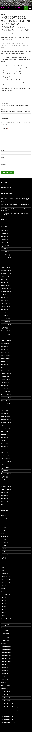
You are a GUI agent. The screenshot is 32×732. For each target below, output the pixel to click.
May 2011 (3, 480)
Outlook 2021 (5, 658)
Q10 (3, 558)
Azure (2, 533)
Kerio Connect (4, 594)
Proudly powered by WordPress (8, 729)
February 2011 (5, 483)
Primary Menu (30, 8)
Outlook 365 (5, 664)
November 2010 (5, 486)
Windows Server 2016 (7, 713)
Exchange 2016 (6, 576)
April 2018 (3, 349)
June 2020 (3, 309)
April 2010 (3, 504)
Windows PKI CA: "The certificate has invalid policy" (14, 104)
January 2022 (4, 285)
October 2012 (4, 464)
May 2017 (3, 367)
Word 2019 (5, 673)
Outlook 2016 (5, 652)
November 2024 (5, 239)
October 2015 (4, 401)
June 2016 (3, 385)
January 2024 (4, 255)
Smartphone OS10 (7, 564)
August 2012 (4, 468)
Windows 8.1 (5, 701)
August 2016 (4, 382)
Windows (3, 14)
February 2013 (5, 458)
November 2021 (5, 291)
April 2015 (3, 413)
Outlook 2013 (5, 649)
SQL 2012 (4, 637)
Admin (10, 33)
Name (3, 150)
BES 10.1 (4, 539)
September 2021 (5, 294)
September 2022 (5, 276)
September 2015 (5, 404)
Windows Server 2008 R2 (8, 707)
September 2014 (5, 428)
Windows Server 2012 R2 (8, 710)
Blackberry (3, 536)
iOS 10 (3, 518)
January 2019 (4, 334)
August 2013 (4, 443)
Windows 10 (5, 691)
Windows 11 (5, 695)
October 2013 (4, 440)
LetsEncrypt (4, 625)
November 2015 (5, 398)
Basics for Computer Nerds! (10, 8)
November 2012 (5, 461)
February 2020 (5, 318)
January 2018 (4, 358)
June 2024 (3, 249)
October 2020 (4, 306)
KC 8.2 (3, 609)
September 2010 (5, 489)
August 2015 (4, 407)
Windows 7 (5, 698)
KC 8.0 (3, 606)
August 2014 (4, 431)
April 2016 (3, 388)
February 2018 (5, 355)
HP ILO (3, 591)
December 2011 (5, 474)
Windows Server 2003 (7, 704)
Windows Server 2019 (7, 716)
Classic (3, 552)
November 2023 (5, 258)
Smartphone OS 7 (6, 561)
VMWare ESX (4, 685)
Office (2, 643)
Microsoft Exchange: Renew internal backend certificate (15, 110)
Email (3, 157)
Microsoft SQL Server (6, 631)
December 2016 (5, 373)
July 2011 (3, 477)
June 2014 (3, 437)
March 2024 (4, 252)
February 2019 (5, 331)
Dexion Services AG (6, 187)
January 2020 (4, 322)
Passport (4, 555)
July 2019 (3, 328)
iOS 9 (3, 530)
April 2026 (3, 230)
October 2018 (4, 337)
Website (3, 164)
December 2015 (5, 395)
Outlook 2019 (5, 655)
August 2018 (4, 343)
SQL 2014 (4, 640)
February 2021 (5, 303)
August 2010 (4, 492)
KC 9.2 (3, 615)
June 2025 (3, 236)
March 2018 (4, 352)
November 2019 (5, 325)
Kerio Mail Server (5, 618)
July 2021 (3, 297)
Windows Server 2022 (7, 719)
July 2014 (3, 434)
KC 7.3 (3, 600)
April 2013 (3, 452)
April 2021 (3, 300)
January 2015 (4, 416)
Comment (4, 128)
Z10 (3, 567)
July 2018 (3, 346)
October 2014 (4, 425)
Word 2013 (5, 667)
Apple (2, 515)
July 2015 (3, 410)
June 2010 (3, 498)
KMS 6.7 (4, 622)
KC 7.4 (3, 603)
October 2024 (4, 242)
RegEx (2, 676)
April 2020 (3, 315)
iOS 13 (3, 524)
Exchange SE (5, 582)
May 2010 (3, 501)
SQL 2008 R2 (5, 634)
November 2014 (5, 422)
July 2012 (3, 471)
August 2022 (4, 279)
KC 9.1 (3, 612)
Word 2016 (5, 670)
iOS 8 (3, 527)
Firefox (3, 585)
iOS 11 (3, 521)
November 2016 (5, 376)
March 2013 (4, 455)
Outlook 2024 (5, 661)
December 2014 (5, 419)
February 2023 (5, 267)
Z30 (3, 570)
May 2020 (3, 312)
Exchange (3, 573)
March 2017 (4, 370)
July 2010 (3, 495)
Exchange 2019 (6, 579)
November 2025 (5, 233)
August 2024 (4, 246)
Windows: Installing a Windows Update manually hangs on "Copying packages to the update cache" (15, 200)
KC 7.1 (3, 597)
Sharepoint (4, 679)
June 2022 (3, 282)
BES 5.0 (4, 549)
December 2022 (5, 270)
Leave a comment (17, 33)
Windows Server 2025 (7, 722)
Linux (2, 628)
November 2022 (5, 273)
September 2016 (5, 379)
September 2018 (5, 340)
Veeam (2, 682)
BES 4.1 (4, 545)
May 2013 (3, 449)
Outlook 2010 (5, 646)
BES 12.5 (4, 542)
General (3, 588)
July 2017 (3, 361)
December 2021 (5, 288)
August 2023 (4, 261)
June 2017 (3, 364)
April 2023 (3, 264)
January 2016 (4, 391)
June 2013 (3, 446)
